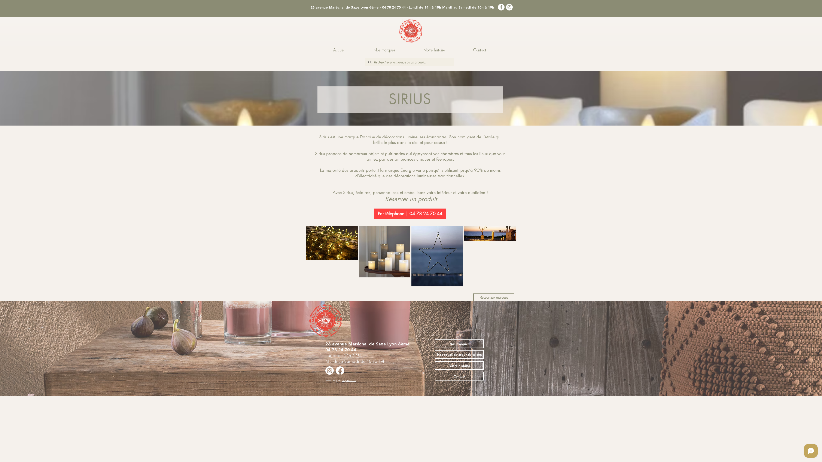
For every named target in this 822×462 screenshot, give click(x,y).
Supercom (349, 380)
